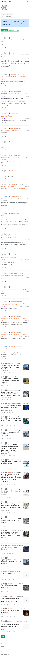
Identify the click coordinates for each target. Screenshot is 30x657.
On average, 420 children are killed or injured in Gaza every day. (15, 40)
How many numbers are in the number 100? (11, 144)
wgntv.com (3, 564)
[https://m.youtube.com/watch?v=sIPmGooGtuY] (26, 367)
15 (2, 541)
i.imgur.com (3, 613)
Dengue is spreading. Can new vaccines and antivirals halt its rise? (14, 55)
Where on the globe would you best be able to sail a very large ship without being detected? (14, 236)
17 (2, 579)
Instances (3, 646)
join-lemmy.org (5, 654)
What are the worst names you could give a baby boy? (13, 289)
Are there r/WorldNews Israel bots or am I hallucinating (13, 348)
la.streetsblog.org (5, 453)
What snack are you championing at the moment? (12, 275)
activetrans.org (4, 482)
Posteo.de (22, 188)
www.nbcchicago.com (6, 397)
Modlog (3, 643)
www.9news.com (5, 523)
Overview (4, 30)
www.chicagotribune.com (6, 410)
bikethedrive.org (4, 435)
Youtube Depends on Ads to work (9, 198)
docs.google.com (5, 494)
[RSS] (17, 34)
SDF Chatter (7, 1)
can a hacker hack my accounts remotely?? (11, 173)
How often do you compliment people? (10, 130)
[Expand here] (26, 464)
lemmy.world (4, 589)
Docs (2, 649)
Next (3, 636)
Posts (17, 30)
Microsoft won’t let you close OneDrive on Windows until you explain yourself (14, 94)
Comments (11, 30)
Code (2, 651)
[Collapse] (2, 38)
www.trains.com (4, 383)
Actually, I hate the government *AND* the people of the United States (14, 77)
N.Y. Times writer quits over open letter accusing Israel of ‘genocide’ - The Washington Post (14, 303)
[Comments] (26, 575)
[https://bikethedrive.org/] (26, 434)
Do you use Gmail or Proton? (7, 186)
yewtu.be (3, 629)
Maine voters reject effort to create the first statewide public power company (13, 115)
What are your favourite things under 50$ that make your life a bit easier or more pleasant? (14, 256)
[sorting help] (15, 34)
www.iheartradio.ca (5, 539)
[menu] (28, 1)
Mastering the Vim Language (8, 157)
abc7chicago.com (5, 510)
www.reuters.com (5, 423)
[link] (5, 43)
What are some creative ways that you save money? (13, 215)
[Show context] (2, 43)
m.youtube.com (4, 370)
